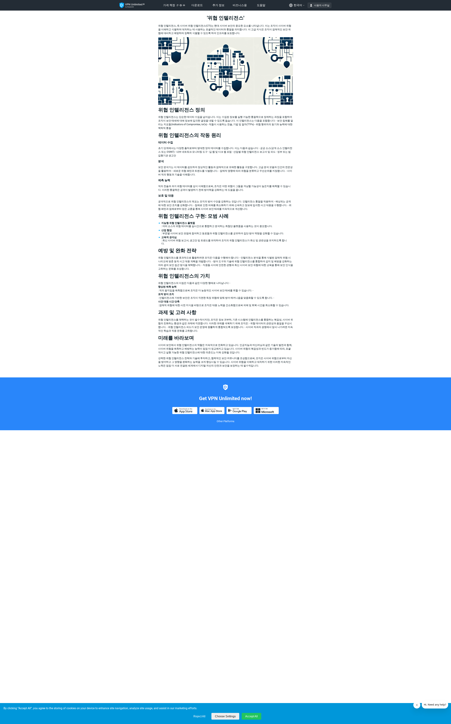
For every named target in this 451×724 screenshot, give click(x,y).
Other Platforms (225, 421)
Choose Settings (225, 716)
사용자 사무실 (321, 5)
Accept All (251, 716)
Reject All (199, 716)
